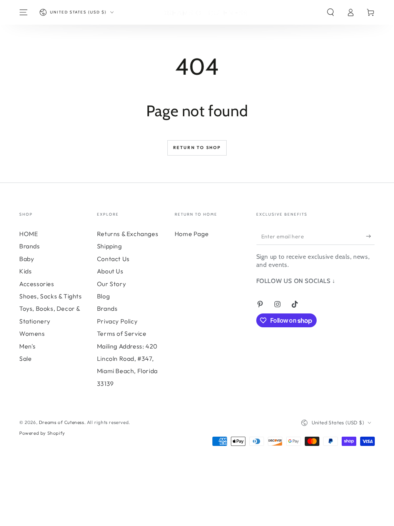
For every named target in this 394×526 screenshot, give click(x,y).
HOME (28, 234)
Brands (29, 246)
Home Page (192, 234)
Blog (103, 296)
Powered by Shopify (42, 433)
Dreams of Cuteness (61, 422)
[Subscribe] (370, 236)
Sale (25, 358)
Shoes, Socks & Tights (50, 296)
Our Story (111, 284)
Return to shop (197, 147)
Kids (25, 271)
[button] (331, 12)
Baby (26, 259)
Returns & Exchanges (127, 234)
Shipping (109, 246)
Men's (27, 346)
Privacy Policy (117, 321)
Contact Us (113, 259)
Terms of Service (122, 333)
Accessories (36, 284)
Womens (32, 333)
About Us (110, 271)
